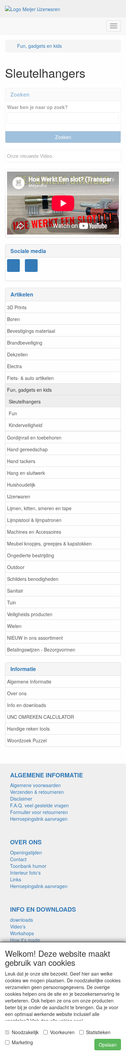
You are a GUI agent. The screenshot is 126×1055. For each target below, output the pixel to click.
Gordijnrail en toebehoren (34, 437)
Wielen (14, 626)
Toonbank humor (28, 866)
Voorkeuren (62, 1032)
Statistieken (98, 1032)
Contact (18, 859)
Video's (18, 926)
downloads (21, 919)
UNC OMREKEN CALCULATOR (40, 716)
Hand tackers (21, 461)
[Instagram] (13, 265)
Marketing (22, 1042)
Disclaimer (21, 798)
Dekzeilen (17, 354)
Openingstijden (26, 852)
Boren (13, 319)
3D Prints (17, 307)
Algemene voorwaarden (35, 785)
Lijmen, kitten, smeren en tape (39, 508)
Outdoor (16, 567)
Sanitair (15, 590)
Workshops (22, 933)
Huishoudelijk (21, 484)
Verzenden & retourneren (37, 791)
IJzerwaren (18, 496)
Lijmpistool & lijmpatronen (34, 520)
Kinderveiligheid (25, 425)
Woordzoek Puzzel (27, 740)
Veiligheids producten (29, 614)
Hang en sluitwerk (26, 472)
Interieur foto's (25, 872)
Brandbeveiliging (24, 342)
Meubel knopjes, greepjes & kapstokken (49, 543)
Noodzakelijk (25, 1032)
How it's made (25, 940)
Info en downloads (26, 705)
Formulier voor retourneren (39, 812)
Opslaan (108, 1044)
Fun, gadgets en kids (29, 389)
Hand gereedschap (27, 449)
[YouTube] (31, 265)
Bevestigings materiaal (31, 330)
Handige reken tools (28, 728)
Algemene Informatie (29, 681)
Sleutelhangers (25, 401)
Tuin (11, 602)
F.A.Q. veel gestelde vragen (39, 805)
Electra (14, 366)
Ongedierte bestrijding (30, 555)
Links (15, 879)
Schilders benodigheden (32, 578)
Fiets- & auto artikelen (30, 378)
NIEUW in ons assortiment (35, 637)
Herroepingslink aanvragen (39, 818)
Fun (13, 413)
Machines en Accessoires (34, 531)
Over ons (17, 693)
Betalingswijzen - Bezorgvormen (41, 649)
